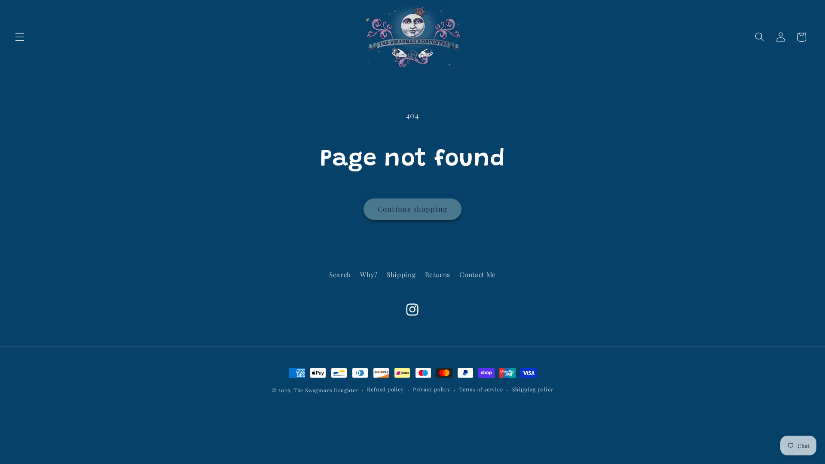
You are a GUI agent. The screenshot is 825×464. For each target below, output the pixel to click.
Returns (438, 274)
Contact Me (477, 274)
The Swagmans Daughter (325, 390)
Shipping (401, 274)
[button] (19, 37)
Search (340, 274)
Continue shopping (412, 209)
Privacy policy (431, 389)
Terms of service (481, 389)
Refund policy (385, 389)
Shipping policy (533, 389)
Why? (369, 274)
